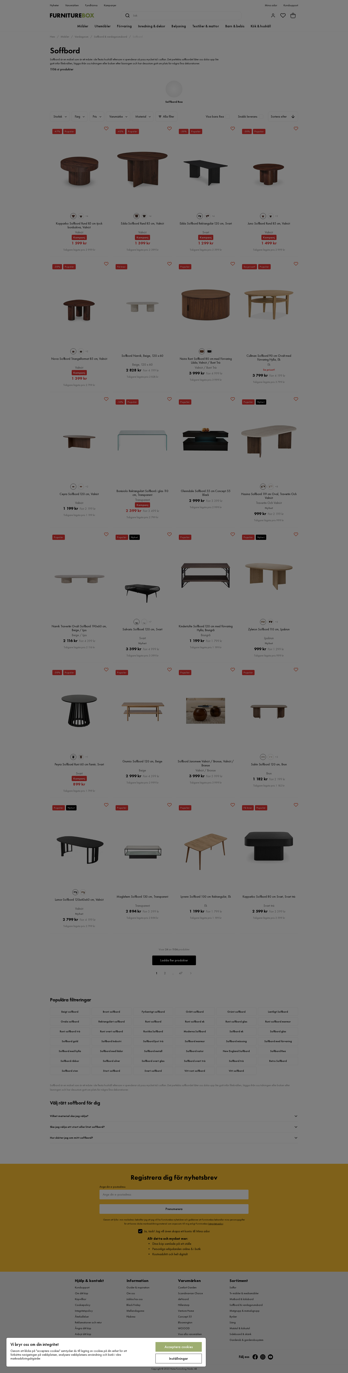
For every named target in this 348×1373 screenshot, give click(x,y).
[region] (106, 1352)
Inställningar (178, 1358)
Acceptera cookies (179, 1346)
